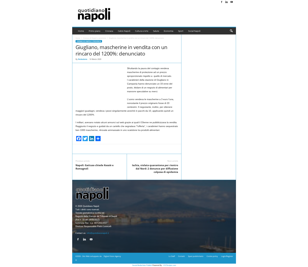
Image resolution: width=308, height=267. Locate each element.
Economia (168, 31)
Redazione (82, 59)
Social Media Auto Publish (142, 265)
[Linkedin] (227, 2)
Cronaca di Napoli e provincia (94, 38)
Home (81, 31)
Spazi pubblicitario (195, 256)
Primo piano (94, 31)
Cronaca (109, 31)
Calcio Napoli (124, 31)
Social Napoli (194, 31)
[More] (195, 149)
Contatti (181, 256)
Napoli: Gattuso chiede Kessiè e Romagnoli (95, 167)
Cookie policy (212, 256)
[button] (231, 30)
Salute (156, 31)
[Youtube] (232, 2)
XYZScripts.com (169, 265)
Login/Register (227, 256)
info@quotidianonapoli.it (98, 233)
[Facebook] (222, 2)
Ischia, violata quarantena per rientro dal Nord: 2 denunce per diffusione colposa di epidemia (155, 169)
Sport (180, 31)
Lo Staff (172, 256)
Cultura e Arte (141, 31)
